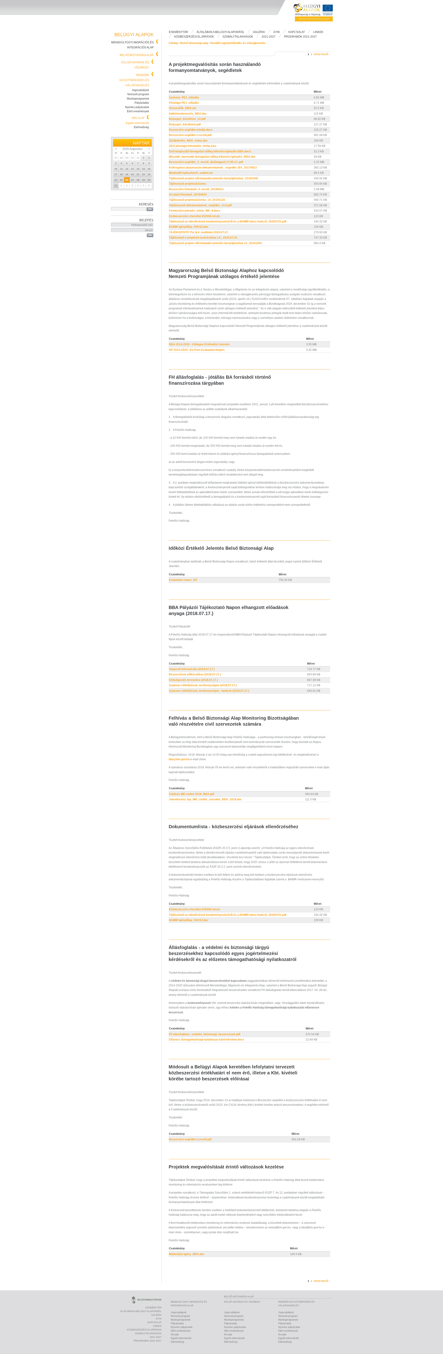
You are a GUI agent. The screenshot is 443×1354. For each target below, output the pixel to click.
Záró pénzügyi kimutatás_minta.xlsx (192, 146)
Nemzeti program (138, 94)
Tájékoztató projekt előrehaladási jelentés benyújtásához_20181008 (213, 178)
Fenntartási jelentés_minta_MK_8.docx (194, 210)
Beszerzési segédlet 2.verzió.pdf (190, 135)
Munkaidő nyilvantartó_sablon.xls (191, 172)
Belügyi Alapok (316, 14)
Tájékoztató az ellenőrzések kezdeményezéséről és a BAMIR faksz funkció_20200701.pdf (227, 221)
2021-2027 (268, 36)
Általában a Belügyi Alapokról (220, 32)
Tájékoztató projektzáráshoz (187, 183)
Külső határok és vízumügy (242, 1302)
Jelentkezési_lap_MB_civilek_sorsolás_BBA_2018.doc (205, 799)
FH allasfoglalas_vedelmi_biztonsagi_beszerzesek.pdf (204, 1034)
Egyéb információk (137, 123)
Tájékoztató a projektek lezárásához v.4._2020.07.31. (203, 237)
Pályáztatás (142, 102)
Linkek (318, 32)
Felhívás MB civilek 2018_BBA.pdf (191, 794)
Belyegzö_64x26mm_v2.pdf (187, 119)
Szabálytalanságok (237, 36)
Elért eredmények (138, 111)
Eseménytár (178, 32)
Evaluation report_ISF (183, 580)
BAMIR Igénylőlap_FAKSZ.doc (188, 226)
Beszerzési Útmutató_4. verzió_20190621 (196, 189)
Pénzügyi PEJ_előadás (184, 102)
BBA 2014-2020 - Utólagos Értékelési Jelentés (199, 344)
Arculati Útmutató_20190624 (188, 194)
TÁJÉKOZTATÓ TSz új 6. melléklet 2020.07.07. (199, 232)
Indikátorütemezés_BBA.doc (188, 113)
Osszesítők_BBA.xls (182, 108)
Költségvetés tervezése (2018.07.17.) (193, 680)
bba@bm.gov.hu (179, 759)
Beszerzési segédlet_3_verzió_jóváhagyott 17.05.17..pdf (206, 162)
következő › (322, 54)
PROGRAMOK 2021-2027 (300, 36)
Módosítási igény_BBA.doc (186, 1254)
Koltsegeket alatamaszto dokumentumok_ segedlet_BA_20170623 (213, 167)
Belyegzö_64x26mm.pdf (185, 124)
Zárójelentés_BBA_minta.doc (188, 140)
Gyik (276, 32)
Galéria (259, 32)
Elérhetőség (141, 127)
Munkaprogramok (138, 98)
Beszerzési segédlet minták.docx (191, 129)
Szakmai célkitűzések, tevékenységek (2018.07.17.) (203, 685)
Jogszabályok (140, 90)
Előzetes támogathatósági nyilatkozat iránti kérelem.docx (206, 1039)
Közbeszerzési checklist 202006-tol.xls (194, 216)
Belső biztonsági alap (137, 55)
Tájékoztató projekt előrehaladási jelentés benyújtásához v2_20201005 (215, 243)
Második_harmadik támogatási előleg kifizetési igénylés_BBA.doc (212, 156)
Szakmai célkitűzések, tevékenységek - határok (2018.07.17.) (209, 690)
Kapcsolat (296, 32)
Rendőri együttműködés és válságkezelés (134, 80)
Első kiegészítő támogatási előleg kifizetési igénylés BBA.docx (210, 151)
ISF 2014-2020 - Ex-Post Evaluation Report (196, 350)
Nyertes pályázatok (137, 107)
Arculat (138, 118)
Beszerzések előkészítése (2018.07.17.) (195, 674)
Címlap (173, 43)
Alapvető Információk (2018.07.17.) (192, 669)
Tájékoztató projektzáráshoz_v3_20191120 (197, 199)
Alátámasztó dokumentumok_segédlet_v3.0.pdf (200, 205)
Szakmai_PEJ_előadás (184, 97)
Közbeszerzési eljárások (194, 36)
